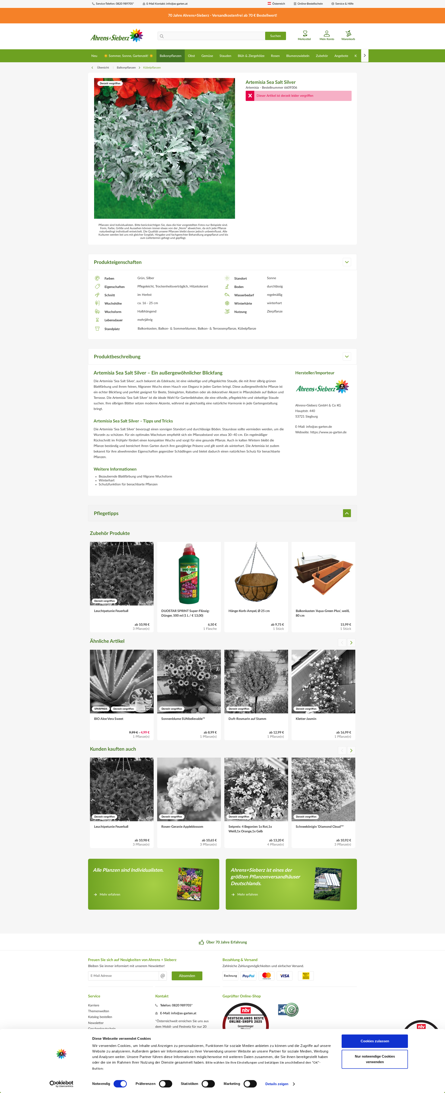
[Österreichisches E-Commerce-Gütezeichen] (288, 1010)
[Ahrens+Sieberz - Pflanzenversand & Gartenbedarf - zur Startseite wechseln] (116, 36)
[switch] (165, 1083)
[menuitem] (115, 4)
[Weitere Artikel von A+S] (322, 390)
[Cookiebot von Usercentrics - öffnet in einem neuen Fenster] (61, 1084)
